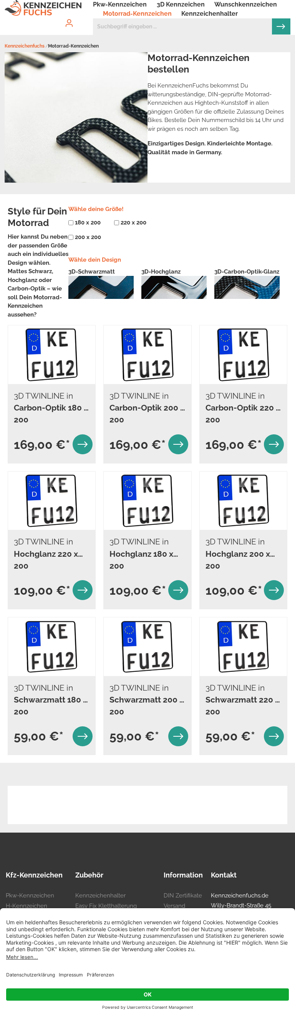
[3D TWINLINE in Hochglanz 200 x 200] (243, 501)
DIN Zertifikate (183, 895)
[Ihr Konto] (69, 23)
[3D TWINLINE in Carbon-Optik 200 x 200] (147, 354)
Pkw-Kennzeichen (30, 895)
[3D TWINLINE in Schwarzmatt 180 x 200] (51, 646)
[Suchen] (281, 26)
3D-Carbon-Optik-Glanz (246, 271)
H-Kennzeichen (26, 905)
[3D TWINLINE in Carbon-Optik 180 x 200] (51, 354)
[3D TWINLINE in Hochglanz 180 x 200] (147, 501)
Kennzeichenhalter (100, 895)
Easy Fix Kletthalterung (106, 905)
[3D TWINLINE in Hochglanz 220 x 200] (51, 501)
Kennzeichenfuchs (25, 46)
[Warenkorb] (88, 16)
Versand (174, 905)
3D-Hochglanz (161, 271)
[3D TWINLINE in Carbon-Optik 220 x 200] (243, 354)
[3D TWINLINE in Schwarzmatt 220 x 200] (243, 646)
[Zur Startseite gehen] (43, 8)
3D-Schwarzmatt (91, 271)
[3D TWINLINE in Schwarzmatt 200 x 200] (147, 646)
